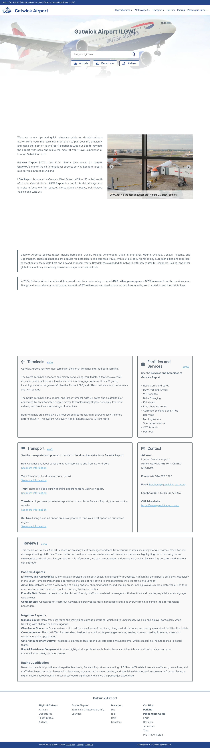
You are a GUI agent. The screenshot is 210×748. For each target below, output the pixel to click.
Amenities (149, 726)
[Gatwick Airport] (7, 10)
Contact (80, 745)
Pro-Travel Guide (153, 734)
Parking (181, 10)
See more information (33, 467)
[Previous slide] (111, 167)
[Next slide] (188, 167)
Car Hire (171, 10)
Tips (145, 730)
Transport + (158, 10)
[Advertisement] (105, 109)
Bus (113, 709)
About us (89, 745)
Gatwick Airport (31, 11)
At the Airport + (142, 10)
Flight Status (46, 717)
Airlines (43, 722)
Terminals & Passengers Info (88, 709)
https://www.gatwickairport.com (160, 505)
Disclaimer (70, 745)
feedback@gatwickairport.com (167, 484)
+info (50, 362)
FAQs (146, 717)
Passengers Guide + (197, 10)
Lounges (76, 713)
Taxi (113, 713)
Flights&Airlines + (123, 10)
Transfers (116, 722)
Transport (117, 705)
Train (113, 717)
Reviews (148, 722)
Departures (45, 713)
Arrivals (43, 709)
